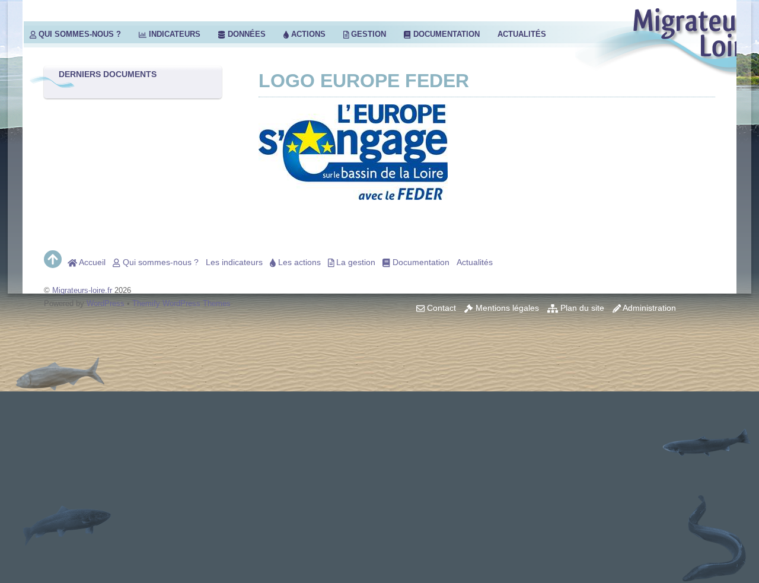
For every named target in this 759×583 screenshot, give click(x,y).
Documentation (445, 34)
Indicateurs (173, 34)
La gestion (354, 262)
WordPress (106, 303)
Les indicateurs (234, 262)
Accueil (91, 262)
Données (245, 34)
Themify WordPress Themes (181, 303)
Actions (307, 34)
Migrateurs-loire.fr (82, 290)
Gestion (367, 34)
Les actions (298, 262)
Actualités (522, 34)
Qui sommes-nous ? (78, 34)
